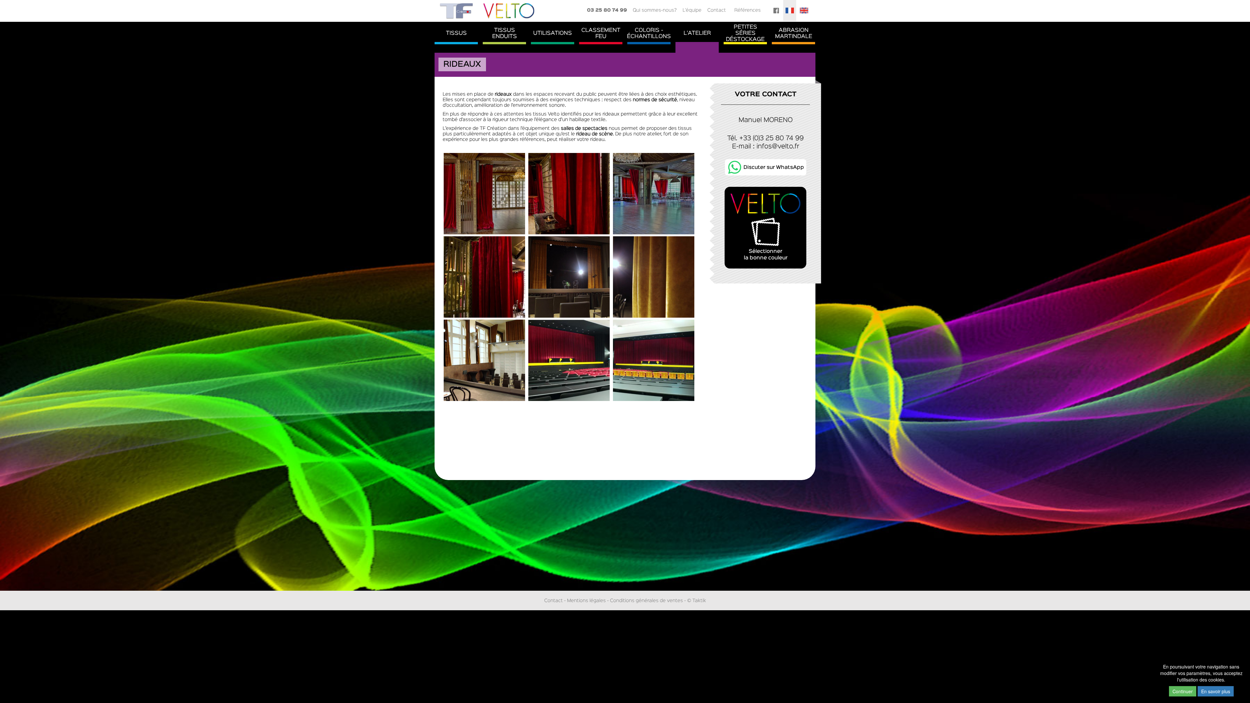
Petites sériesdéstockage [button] (745, 33)
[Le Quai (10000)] (569, 277)
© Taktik (696, 601)
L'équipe (692, 10)
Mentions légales (586, 601)
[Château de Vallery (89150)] (484, 193)
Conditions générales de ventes (646, 601)
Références (747, 10)
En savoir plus (1215, 691)
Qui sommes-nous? (655, 10)
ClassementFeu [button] (600, 33)
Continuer (1183, 691)
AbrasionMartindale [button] (793, 33)
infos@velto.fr (778, 146)
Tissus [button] (456, 33)
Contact (716, 10)
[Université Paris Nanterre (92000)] (569, 360)
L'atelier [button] (697, 33)
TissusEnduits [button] (504, 33)
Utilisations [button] (552, 33)
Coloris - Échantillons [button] (649, 33)
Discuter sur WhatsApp (773, 167)
